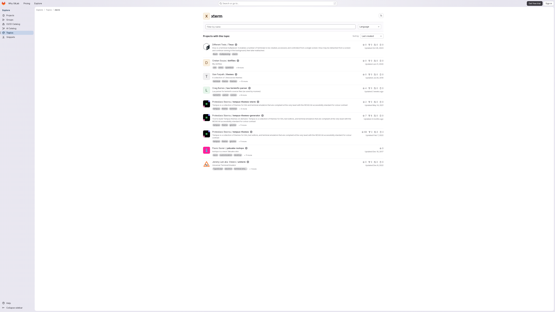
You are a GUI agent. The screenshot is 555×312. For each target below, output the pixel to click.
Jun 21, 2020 (378, 64)
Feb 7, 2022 (378, 135)
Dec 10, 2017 (378, 152)
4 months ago (377, 119)
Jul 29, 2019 (378, 78)
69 (365, 132)
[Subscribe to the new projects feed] (381, 15)
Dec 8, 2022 (378, 165)
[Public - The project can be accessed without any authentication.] (236, 44)
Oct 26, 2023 (378, 48)
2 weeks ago (377, 91)
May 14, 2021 (378, 105)
